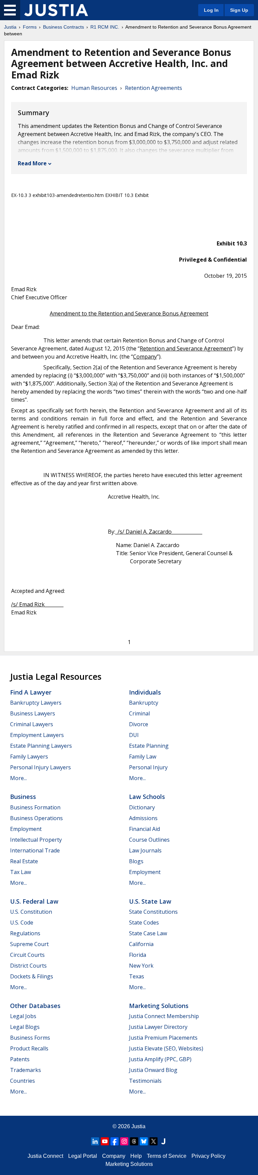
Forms (30, 27)
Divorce (138, 724)
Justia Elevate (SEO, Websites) (166, 1048)
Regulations (25, 933)
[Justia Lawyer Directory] (163, 1141)
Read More (32, 163)
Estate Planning (149, 745)
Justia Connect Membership (164, 1016)
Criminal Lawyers (31, 724)
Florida (137, 955)
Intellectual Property (36, 839)
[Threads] (134, 1141)
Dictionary (142, 807)
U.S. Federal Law (34, 901)
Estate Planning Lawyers (41, 745)
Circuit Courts (27, 955)
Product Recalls (29, 1048)
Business (23, 797)
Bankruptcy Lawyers (35, 702)
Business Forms (30, 1037)
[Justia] (56, 10)
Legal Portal (82, 1156)
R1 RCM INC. (104, 27)
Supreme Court (29, 944)
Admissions (143, 818)
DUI (134, 735)
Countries (22, 1080)
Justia (10, 27)
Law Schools (147, 797)
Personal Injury (148, 767)
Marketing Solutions (158, 1006)
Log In (211, 10)
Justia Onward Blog (153, 1070)
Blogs (136, 861)
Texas (136, 976)
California (141, 944)
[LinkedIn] (95, 1141)
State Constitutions (153, 911)
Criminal (139, 713)
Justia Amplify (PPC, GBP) (160, 1059)
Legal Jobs (23, 1016)
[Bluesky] (144, 1141)
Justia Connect (45, 1156)
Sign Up (239, 10)
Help (136, 1156)
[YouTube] (105, 1141)
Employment (26, 829)
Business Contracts (63, 27)
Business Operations (36, 818)
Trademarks (25, 1070)
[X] (153, 1141)
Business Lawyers (32, 713)
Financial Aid (144, 829)
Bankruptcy (143, 702)
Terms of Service (166, 1156)
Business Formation (35, 807)
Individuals (145, 692)
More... (18, 778)
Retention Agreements (153, 88)
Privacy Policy (208, 1156)
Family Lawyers (29, 756)
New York (141, 965)
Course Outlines (149, 839)
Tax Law (20, 872)
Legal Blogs (25, 1027)
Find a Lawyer (30, 692)
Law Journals (145, 850)
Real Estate (24, 861)
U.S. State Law (150, 901)
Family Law (142, 756)
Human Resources (94, 88)
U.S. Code (21, 922)
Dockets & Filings (31, 976)
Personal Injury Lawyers (40, 767)
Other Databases (35, 1006)
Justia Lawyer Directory (158, 1027)
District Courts (28, 965)
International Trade (35, 850)
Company (113, 1156)
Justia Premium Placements (163, 1037)
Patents (20, 1059)
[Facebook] (115, 1141)
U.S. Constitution (31, 911)
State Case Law (148, 933)
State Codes (144, 922)
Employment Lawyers (37, 735)
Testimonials (145, 1080)
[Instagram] (124, 1141)
